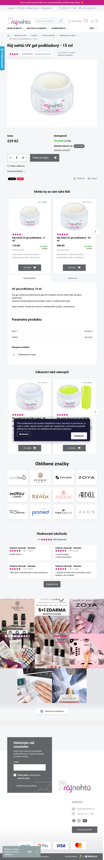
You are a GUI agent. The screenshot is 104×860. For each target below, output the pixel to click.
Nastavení (23, 434)
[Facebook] (74, 820)
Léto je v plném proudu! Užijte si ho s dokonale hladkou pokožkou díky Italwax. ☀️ (51, 3)
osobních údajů (23, 778)
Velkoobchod (46, 8)
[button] (95, 231)
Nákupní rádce (32, 8)
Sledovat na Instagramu (54, 711)
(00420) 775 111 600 (85, 814)
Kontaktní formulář (84, 830)
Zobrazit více (52, 584)
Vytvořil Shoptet (71, 856)
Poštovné (20, 8)
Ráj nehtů (88, 337)
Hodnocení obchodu (52, 534)
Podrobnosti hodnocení (43, 54)
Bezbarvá (88, 331)
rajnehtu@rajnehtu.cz (85, 809)
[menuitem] (16, 28)
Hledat (60, 21)
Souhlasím (79, 436)
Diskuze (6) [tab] (72, 278)
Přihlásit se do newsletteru (26, 786)
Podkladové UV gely (27, 354)
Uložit (21, 179)
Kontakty (10, 8)
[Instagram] (79, 820)
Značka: (65, 55)
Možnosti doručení (62, 150)
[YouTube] (85, 820)
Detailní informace (15, 171)
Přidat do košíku (41, 157)
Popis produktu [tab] (29, 278)
